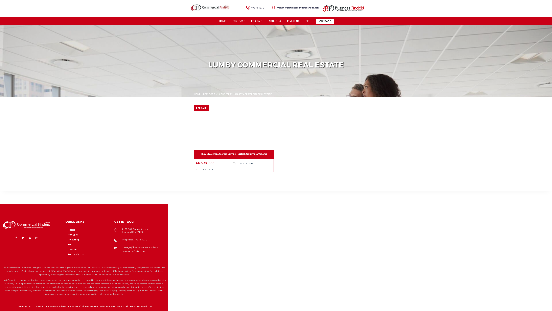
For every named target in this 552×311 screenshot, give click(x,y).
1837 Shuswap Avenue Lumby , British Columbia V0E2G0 (234, 154)
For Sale (256, 21)
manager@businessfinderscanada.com (298, 7)
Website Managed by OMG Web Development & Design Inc (126, 306)
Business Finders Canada (69, 306)
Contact (325, 21)
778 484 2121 (258, 7)
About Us (275, 21)
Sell (308, 21)
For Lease (238, 21)
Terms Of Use (76, 254)
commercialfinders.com (133, 251)
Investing (293, 21)
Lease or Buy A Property (217, 94)
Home (222, 21)
